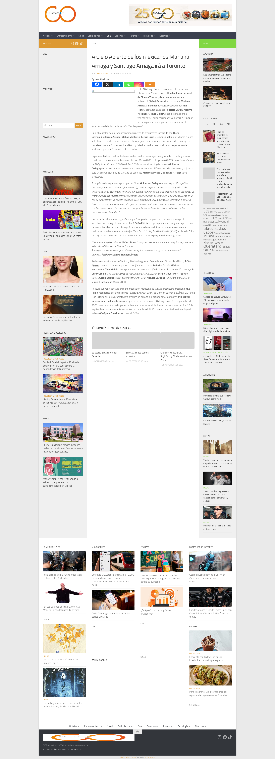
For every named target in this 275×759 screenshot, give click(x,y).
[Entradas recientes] (207, 124)
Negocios (215, 239)
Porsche (218, 243)
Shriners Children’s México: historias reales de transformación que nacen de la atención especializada (63, 448)
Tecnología (148, 35)
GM (226, 218)
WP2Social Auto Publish (128, 757)
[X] (108, 84)
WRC (209, 254)
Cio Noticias (194, 705)
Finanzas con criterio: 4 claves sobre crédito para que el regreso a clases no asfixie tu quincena (160, 578)
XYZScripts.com (150, 757)
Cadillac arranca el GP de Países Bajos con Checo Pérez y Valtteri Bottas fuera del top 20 (210, 613)
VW (205, 253)
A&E (205, 208)
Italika (205, 225)
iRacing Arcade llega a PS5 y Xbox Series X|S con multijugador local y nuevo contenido (60, 403)
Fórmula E (219, 218)
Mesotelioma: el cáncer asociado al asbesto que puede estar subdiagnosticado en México (60, 482)
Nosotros (163, 35)
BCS (206, 211)
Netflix (223, 240)
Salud (81, 35)
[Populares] (214, 124)
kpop (214, 225)
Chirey (227, 212)
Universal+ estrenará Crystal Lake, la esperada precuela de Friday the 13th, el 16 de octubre (62, 201)
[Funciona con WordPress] (55, 749)
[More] (150, 84)
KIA (210, 225)
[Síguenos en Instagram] (72, 43)
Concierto (212, 215)
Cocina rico (194, 654)
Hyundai (223, 221)
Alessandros (211, 208)
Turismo (133, 35)
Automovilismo (209, 353)
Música (208, 236)
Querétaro (212, 246)
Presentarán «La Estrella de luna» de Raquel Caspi (224, 197)
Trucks (215, 250)
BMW (213, 211)
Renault (226, 246)
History (210, 222)
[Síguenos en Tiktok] (81, 43)
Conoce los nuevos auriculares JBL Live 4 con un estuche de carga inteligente (217, 300)
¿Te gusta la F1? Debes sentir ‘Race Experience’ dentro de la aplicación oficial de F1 (216, 359)
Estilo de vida (94, 35)
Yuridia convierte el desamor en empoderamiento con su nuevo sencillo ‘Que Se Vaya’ (217, 463)
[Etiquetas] (228, 124)
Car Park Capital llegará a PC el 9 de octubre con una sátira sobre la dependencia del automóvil (61, 365)
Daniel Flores (102, 73)
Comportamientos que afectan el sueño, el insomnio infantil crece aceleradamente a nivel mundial (224, 178)
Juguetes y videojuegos (53, 359)
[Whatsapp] (129, 84)
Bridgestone (220, 212)
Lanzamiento (222, 225)
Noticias (46, 35)
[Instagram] (139, 84)
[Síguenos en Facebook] (76, 43)
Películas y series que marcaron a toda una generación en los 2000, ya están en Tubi (62, 236)
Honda (215, 222)
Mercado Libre (219, 233)
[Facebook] (97, 84)
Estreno (206, 218)
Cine (109, 35)
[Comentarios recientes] (221, 124)
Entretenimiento (64, 35)
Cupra (218, 215)
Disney (224, 215)
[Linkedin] (118, 84)
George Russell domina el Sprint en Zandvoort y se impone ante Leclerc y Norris (208, 578)
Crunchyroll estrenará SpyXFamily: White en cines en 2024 (176, 356)
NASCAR (219, 236)
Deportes (119, 35)
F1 (212, 218)
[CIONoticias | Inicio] (59, 14)
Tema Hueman (76, 749)
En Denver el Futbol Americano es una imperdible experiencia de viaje (217, 78)
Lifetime (217, 229)
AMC (217, 208)
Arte (221, 208)
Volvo (226, 250)
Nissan (208, 243)
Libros (208, 228)
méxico (227, 233)
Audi (225, 208)
